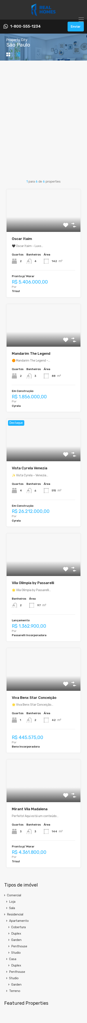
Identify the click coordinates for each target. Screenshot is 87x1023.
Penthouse (19, 946)
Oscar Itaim (22, 239)
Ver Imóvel (43, 223)
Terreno (14, 991)
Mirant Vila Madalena (30, 809)
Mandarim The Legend (31, 353)
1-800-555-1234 (25, 26)
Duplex (16, 933)
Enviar (76, 26)
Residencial (15, 914)
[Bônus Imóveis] (43, 14)
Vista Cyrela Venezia (29, 468)
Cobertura (18, 927)
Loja (12, 902)
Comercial (14, 895)
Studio (16, 953)
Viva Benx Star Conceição (34, 697)
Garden (16, 940)
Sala (12, 908)
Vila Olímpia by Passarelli (33, 583)
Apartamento (19, 921)
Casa (12, 959)
